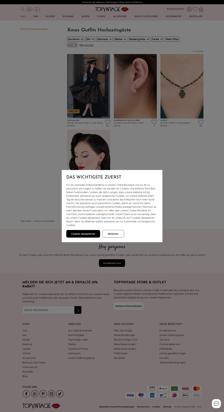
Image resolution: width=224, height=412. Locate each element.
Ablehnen (113, 233)
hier (106, 210)
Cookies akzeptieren (83, 233)
